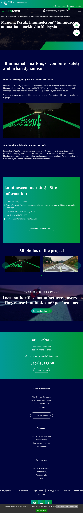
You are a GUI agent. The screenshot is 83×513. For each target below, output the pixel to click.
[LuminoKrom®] (11, 10)
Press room (41, 407)
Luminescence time (41, 443)
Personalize (41, 510)
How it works (41, 440)
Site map (66, 490)
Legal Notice (38, 490)
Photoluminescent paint (41, 436)
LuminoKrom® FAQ (40, 415)
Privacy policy (53, 490)
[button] (41, 202)
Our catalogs (59, 6)
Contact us (40, 370)
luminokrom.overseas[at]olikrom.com (42, 356)
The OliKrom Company (41, 397)
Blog (41, 478)
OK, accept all (62, 506)
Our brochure (41, 446)
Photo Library (41, 472)
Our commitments (41, 404)
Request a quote (74, 6)
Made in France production (41, 400)
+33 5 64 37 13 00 (41, 363)
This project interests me (40, 228)
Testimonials (41, 475)
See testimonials (40, 311)
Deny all (73, 506)
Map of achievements (41, 468)
